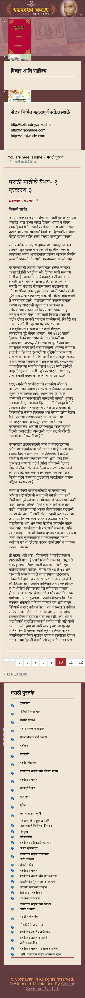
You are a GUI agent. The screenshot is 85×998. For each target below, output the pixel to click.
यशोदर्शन (24, 754)
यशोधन (24, 746)
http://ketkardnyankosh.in (31, 125)
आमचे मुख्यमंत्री (29, 848)
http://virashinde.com (28, 130)
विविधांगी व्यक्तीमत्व (30, 711)
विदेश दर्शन (26, 837)
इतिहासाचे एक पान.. (42, 843)
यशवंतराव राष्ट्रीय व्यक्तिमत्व (35, 932)
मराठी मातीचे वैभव (29, 916)
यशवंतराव (25, 843)
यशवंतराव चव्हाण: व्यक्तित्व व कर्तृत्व (39, 948)
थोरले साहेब (26, 865)
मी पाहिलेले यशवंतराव (31, 925)
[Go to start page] (7, 660)
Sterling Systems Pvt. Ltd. (50, 986)
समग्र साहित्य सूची (30, 813)
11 (71, 662)
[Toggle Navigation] (14, 80)
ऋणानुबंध (25, 796)
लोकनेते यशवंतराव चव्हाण (33, 887)
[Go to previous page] (12, 660)
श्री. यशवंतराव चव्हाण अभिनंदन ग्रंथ (41, 954)
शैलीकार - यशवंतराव (31, 893)
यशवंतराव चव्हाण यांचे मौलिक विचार (39, 771)
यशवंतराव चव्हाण (29, 779)
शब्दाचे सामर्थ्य (27, 720)
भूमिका (23, 805)
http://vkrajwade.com (28, 136)
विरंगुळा (24, 831)
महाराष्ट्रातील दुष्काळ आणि (35, 821)
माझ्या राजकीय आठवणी (32, 728)
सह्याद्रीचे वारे (27, 788)
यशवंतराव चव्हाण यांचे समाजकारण (38, 876)
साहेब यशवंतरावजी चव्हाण (33, 737)
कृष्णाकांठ (25, 703)
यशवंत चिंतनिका (28, 762)
